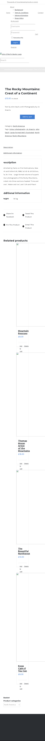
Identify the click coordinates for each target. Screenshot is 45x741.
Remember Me (18, 38)
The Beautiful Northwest (24, 551)
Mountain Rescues (23, 332)
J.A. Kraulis (30, 129)
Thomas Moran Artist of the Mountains (24, 446)
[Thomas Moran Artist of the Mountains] (22, 392)
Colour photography (17, 129)
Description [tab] (8, 147)
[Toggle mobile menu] (0, 67)
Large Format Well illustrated (22, 132)
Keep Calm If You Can (22, 668)
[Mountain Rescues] (22, 285)
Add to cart (27, 117)
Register (13, 47)
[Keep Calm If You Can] (22, 618)
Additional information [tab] (12, 153)
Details (25, 346)
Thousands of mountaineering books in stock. (22, 2)
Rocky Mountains (19, 136)
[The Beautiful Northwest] (22, 505)
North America (19, 126)
